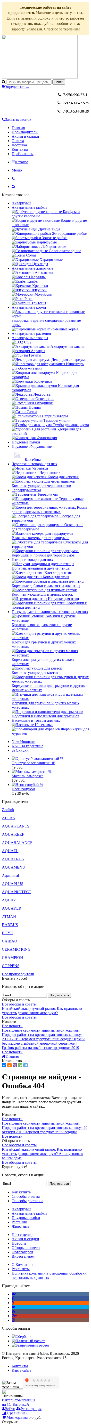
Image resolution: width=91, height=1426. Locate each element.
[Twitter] (13, 1307)
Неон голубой (23, 789)
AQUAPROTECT (16, 892)
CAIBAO (9, 941)
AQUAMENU (13, 867)
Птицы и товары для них (32, 559)
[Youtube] (13, 1311)
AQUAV (9, 900)
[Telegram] (25, 1065)
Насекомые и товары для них (36, 720)
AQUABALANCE (17, 843)
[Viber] (15, 1065)
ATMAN (9, 916)
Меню (17, 170)
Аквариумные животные (32, 268)
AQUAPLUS (12, 884)
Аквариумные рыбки (29, 207)
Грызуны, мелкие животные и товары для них (50, 612)
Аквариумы (21, 203)
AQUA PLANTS (15, 826)
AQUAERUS (13, 859)
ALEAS (8, 818)
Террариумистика (26, 490)
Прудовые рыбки (26, 442)
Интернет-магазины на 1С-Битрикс (18, 1402)
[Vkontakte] (14, 1294)
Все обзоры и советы (19, 1004)
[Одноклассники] (9, 1065)
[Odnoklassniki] (13, 1303)
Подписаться (59, 995)
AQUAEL (10, 851)
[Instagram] (13, 1320)
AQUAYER (11, 908)
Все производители (18, 974)
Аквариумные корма (29, 307)
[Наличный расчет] (28, 1341)
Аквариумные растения (31, 333)
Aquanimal (10, 875)
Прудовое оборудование (32, 446)
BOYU (7, 933)
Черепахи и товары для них (34, 464)
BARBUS (10, 925)
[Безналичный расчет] (31, 1345)
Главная (18, 128)
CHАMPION (12, 957)
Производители (25, 132)
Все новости (12, 1026)
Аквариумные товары (30, 338)
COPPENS (10, 966)
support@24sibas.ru (26, 29)
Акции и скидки (25, 136)
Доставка (19, 145)
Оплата (18, 141)
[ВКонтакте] (4, 1065)
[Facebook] (13, 1298)
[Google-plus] (14, 1316)
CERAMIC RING (16, 949)
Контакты (20, 149)
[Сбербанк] (22, 1336)
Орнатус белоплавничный (33, 763)
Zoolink (8, 810)
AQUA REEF (13, 834)
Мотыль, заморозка (27, 776)
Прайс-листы (22, 154)
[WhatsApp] (20, 1065)
